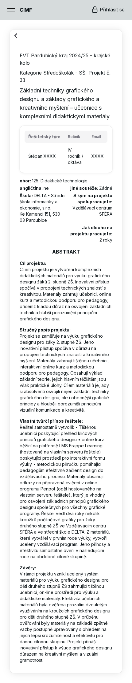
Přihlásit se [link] (112, 9)
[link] (26, 10)
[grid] (66, 149)
